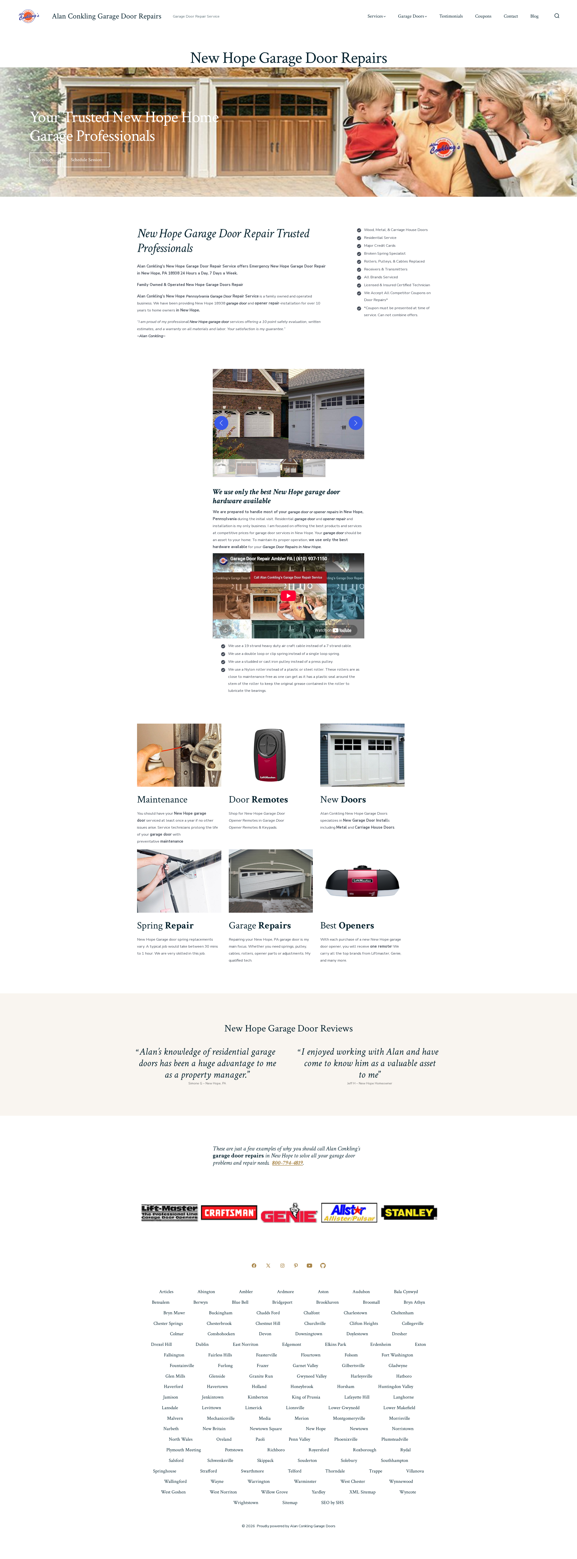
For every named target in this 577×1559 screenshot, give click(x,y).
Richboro (276, 1450)
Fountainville (182, 1365)
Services (375, 16)
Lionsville (295, 1408)
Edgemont (291, 1344)
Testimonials (451, 16)
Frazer (263, 1365)
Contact (511, 16)
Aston (323, 1292)
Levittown (211, 1408)
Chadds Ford (268, 1313)
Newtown (359, 1429)
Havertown (217, 1386)
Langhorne (403, 1397)
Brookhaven (327, 1302)
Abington (206, 1292)
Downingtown (308, 1334)
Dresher (399, 1334)
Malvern (175, 1418)
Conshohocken (221, 1334)
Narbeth (171, 1429)
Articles (166, 1292)
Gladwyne (398, 1365)
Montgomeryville (349, 1418)
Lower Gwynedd (343, 1408)
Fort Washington (397, 1355)
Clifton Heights (364, 1323)
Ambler (246, 1292)
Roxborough (364, 1450)
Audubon (361, 1292)
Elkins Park (335, 1344)
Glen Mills (175, 1376)
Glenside (217, 1376)
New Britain (214, 1429)
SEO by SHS (332, 1503)
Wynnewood (401, 1481)
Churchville (315, 1323)
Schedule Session (86, 160)
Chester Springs (168, 1323)
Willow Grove (274, 1492)
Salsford (176, 1460)
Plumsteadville (394, 1439)
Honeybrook (302, 1386)
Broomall (371, 1302)
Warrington (258, 1481)
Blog (534, 16)
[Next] (356, 423)
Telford (294, 1471)
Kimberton (258, 1397)
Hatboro (404, 1376)
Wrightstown (245, 1503)
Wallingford (175, 1481)
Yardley (318, 1492)
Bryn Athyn (414, 1302)
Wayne (217, 1481)
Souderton (307, 1460)
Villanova (415, 1471)
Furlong (225, 1365)
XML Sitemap (362, 1492)
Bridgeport (282, 1302)
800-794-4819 (287, 1163)
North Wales (180, 1439)
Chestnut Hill (268, 1323)
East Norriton (245, 1344)
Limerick (253, 1408)
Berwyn (200, 1302)
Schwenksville (220, 1460)
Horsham (345, 1386)
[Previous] (221, 423)
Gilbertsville (353, 1365)
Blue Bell (240, 1302)
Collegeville (413, 1323)
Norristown (403, 1429)
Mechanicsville (221, 1418)
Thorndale (335, 1471)
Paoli (260, 1439)
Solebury (349, 1460)
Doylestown (357, 1334)
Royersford (319, 1450)
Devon (265, 1334)
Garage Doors (411, 16)
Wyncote (407, 1492)
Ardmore (285, 1292)
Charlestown (355, 1313)
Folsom (351, 1355)
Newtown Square (266, 1429)
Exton (420, 1344)
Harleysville (361, 1376)
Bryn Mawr (174, 1313)
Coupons (483, 16)
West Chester (352, 1481)
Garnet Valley (305, 1365)
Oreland (223, 1439)
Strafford (208, 1471)
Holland (259, 1386)
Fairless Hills (220, 1355)
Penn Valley (299, 1439)
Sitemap (289, 1503)
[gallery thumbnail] (224, 468)
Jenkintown (213, 1397)
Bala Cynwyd (406, 1292)
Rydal (405, 1450)
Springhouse (164, 1471)
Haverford (173, 1386)
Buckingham (220, 1313)
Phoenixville (345, 1439)
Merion (302, 1418)
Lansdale (170, 1408)
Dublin (202, 1344)
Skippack (265, 1460)
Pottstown (234, 1450)
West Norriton (223, 1492)
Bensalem (160, 1302)
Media (265, 1418)
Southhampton (394, 1460)
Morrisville (399, 1418)
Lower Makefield (399, 1408)
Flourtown (311, 1355)
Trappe (375, 1471)
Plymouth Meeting (183, 1450)
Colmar (177, 1334)
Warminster (305, 1481)
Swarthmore (252, 1471)
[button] (250, 414)
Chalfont (312, 1313)
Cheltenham (402, 1313)
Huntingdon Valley (395, 1386)
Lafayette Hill (356, 1397)
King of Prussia (306, 1397)
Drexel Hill (161, 1344)
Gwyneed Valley (312, 1376)
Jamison (170, 1397)
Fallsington (174, 1355)
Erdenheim (380, 1344)
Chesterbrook (219, 1323)
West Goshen (173, 1492)
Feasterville (266, 1355)
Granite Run (261, 1376)
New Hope (316, 1429)
